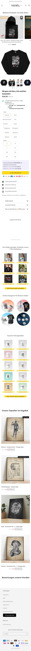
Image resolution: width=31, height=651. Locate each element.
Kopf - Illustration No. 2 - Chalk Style (11, 526)
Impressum (6, 594)
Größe (5, 140)
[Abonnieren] (26, 634)
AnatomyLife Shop (17, 648)
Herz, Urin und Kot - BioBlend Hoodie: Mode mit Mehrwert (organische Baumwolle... (12, 41)
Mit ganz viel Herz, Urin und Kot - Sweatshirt (14, 92)
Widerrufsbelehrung (8, 601)
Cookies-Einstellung (8, 611)
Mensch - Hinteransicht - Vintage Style (12, 447)
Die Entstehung (6, 624)
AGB (4, 598)
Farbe (4, 112)
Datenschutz (6, 604)
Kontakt (5, 608)
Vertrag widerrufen (9, 615)
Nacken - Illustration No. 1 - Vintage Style (13, 566)
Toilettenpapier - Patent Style (9, 487)
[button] (2, 5)
